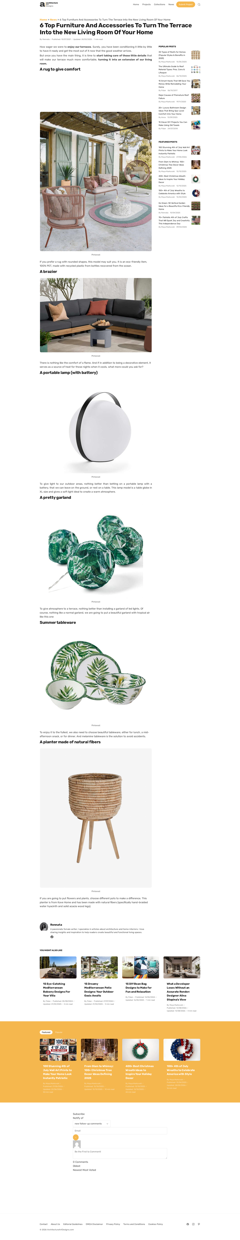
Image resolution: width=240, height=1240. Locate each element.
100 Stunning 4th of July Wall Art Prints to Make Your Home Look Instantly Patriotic (174, 150)
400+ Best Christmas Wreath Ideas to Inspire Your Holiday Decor (172, 179)
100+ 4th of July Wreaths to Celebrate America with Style (172, 192)
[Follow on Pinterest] (198, 1224)
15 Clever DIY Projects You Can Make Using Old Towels (173, 123)
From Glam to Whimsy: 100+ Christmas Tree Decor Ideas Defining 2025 (171, 165)
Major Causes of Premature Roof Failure (174, 96)
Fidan (48, 1001)
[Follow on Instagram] (193, 1224)
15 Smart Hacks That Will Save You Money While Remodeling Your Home (174, 84)
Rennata (46, 39)
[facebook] (52, 937)
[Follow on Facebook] (187, 1224)
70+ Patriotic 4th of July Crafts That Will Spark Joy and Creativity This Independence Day (174, 220)
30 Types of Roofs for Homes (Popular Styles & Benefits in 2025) (172, 55)
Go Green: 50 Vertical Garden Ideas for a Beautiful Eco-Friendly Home (174, 206)
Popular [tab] (58, 1032)
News (53, 19)
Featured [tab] (46, 1032)
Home (43, 19)
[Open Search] (199, 4)
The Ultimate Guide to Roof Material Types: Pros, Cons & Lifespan (172, 69)
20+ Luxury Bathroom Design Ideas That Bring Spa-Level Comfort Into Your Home (172, 111)
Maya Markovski (176, 1005)
